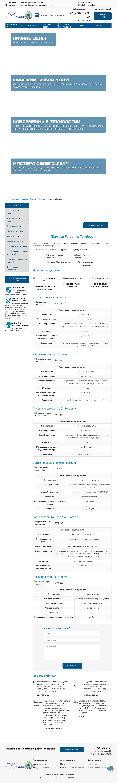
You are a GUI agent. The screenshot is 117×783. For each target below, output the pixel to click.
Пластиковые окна (13, 211)
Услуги (81, 26)
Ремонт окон (31, 26)
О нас (98, 26)
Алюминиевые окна (13, 219)
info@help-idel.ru (88, 5)
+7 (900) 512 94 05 (87, 2)
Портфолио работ (25, 2)
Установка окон (12, 26)
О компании (11, 2)
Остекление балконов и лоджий (17, 252)
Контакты (38, 2)
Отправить (72, 666)
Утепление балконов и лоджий (17, 260)
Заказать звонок (103, 16)
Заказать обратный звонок (17, 279)
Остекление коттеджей (12, 268)
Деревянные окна (15, 226)
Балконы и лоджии (47, 26)
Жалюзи (10, 236)
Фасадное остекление (65, 26)
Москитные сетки (15, 231)
